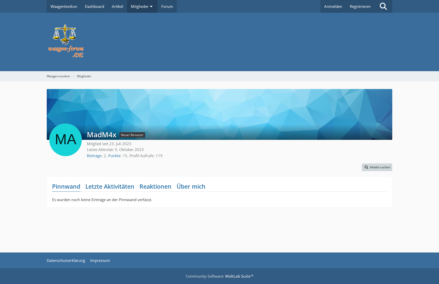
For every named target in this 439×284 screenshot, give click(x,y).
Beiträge (94, 155)
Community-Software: (219, 276)
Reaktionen (155, 186)
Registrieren (360, 6)
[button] (377, 167)
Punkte (114, 155)
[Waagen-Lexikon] (219, 42)
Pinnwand (66, 186)
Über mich (191, 186)
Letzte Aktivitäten (109, 186)
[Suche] (383, 6)
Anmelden (333, 6)
